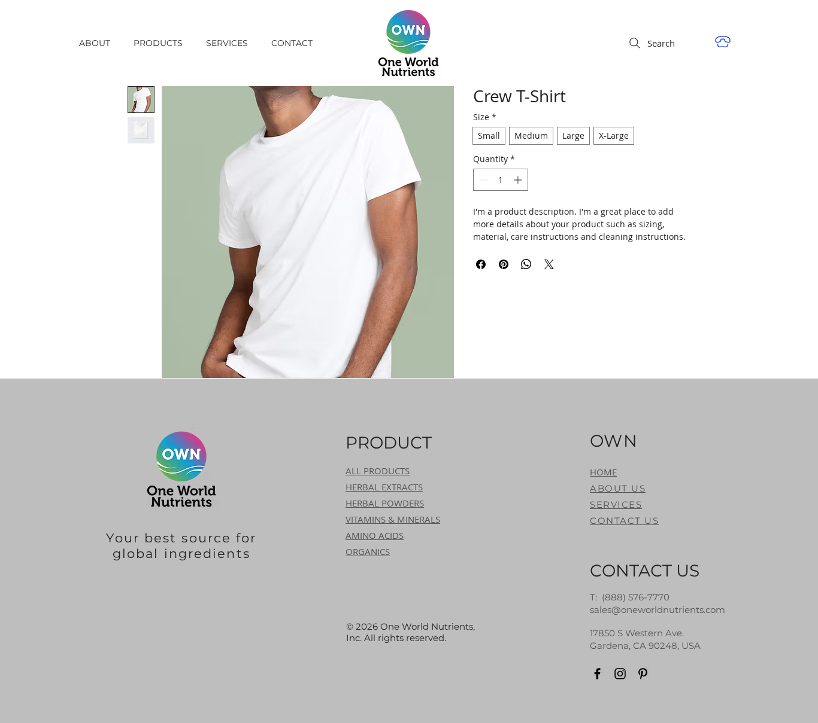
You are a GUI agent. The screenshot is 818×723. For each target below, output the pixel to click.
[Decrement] (482, 179)
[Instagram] (620, 673)
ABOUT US (618, 488)
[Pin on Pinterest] (503, 264)
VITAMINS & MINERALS (393, 519)
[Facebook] (597, 673)
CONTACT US (624, 520)
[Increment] (518, 179)
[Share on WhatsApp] (526, 264)
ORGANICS (368, 551)
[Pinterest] (642, 673)
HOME (603, 472)
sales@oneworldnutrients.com (657, 609)
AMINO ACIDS (375, 535)
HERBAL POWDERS (385, 503)
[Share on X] (549, 264)
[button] (161, 43)
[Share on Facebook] (481, 264)
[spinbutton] (500, 179)
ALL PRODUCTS (378, 471)
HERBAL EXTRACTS (384, 487)
